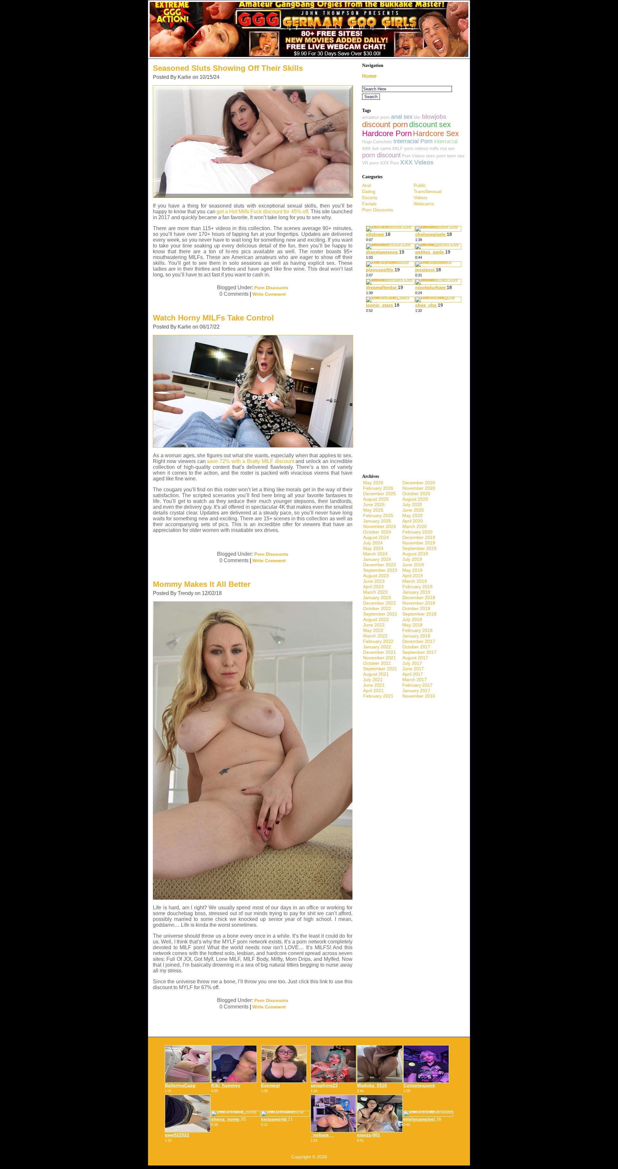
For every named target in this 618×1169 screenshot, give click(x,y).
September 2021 (380, 668)
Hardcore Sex (436, 133)
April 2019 (412, 575)
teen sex (455, 155)
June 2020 (413, 510)
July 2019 (412, 559)
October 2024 (377, 531)
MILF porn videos (410, 148)
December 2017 (418, 641)
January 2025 (377, 521)
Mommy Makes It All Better (201, 584)
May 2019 (412, 570)
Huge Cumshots (377, 141)
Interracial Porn (413, 141)
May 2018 (412, 624)
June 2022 (374, 624)
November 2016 (418, 696)
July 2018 (412, 619)
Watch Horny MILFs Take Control (213, 317)
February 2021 (378, 696)
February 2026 (378, 488)
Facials (369, 203)
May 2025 (373, 510)
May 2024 (373, 548)
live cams (381, 148)
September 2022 (380, 614)
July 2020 (412, 504)
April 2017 (412, 674)
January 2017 (416, 690)
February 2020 (417, 531)
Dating (368, 191)
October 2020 (416, 493)
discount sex (430, 125)
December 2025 (379, 493)
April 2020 (412, 521)
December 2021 (379, 652)
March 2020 (414, 526)
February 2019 (417, 586)
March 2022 (375, 635)
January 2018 (416, 635)
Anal (366, 185)
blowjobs (434, 116)
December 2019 (418, 537)
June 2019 (413, 564)
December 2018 (418, 597)
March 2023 (375, 592)
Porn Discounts (271, 287)
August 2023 (376, 575)
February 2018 (417, 630)
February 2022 (378, 641)
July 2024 (373, 542)
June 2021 (374, 685)
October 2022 (377, 608)
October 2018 (416, 608)
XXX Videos (417, 162)
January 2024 (377, 559)
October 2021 (377, 663)
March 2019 (414, 581)
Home (369, 76)
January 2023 (377, 597)
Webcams (424, 203)
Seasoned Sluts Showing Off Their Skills (228, 68)
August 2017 (415, 657)
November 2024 (379, 526)
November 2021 (379, 657)
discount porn (385, 124)
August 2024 (376, 537)
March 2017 (414, 679)
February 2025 (378, 515)
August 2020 (415, 499)
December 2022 (379, 603)
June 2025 (374, 504)
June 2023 (374, 581)
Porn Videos (413, 155)
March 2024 (375, 553)
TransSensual (428, 191)
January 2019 (416, 592)
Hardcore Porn (387, 133)
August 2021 (376, 674)
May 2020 (412, 515)
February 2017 (417, 685)
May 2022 (373, 630)
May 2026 (373, 482)
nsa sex (447, 148)
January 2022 (377, 646)
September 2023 (380, 570)
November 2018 (418, 603)
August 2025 (376, 499)
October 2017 (416, 646)
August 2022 (376, 619)
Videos (420, 197)
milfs (434, 148)
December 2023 (379, 564)
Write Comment (269, 294)
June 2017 (413, 668)
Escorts (369, 197)
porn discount (381, 155)
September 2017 (419, 652)
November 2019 (418, 542)
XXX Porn (389, 163)
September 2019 (419, 548)
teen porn (436, 155)
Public (420, 185)
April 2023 (373, 586)
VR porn (370, 162)
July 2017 (412, 663)
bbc (417, 117)
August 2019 (415, 553)
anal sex (402, 117)
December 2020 (418, 482)
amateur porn (376, 117)
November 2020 (418, 488)
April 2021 (373, 690)
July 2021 (373, 679)
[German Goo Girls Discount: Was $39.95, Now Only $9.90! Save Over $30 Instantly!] (309, 57)
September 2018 (419, 614)
